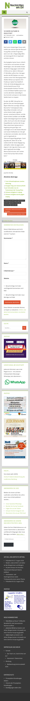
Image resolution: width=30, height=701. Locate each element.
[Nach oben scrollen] (27, 698)
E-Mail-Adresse (9, 271)
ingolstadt (7, 205)
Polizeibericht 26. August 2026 (15, 581)
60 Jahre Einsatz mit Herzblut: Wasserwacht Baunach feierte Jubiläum (13, 570)
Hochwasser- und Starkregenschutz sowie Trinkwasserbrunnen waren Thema (14, 577)
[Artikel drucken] (2, 221)
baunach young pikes (15, 202)
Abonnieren (8, 545)
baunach (6, 202)
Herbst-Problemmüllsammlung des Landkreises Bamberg (14, 478)
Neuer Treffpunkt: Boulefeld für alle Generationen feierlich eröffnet (14, 623)
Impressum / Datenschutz (14, 658)
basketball (22, 200)
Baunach (7, 37)
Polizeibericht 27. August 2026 (15, 560)
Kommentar (8, 238)
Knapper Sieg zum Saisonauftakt (15, 186)
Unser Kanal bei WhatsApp (13, 504)
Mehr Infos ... (21, 534)
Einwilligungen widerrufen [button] (13, 688)
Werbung (8, 661)
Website (6, 278)
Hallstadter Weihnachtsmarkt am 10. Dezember (14, 210)
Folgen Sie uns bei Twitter (13, 508)
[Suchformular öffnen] (27, 12)
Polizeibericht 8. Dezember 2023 (16, 214)
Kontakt (8, 651)
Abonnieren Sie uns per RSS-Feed (16, 513)
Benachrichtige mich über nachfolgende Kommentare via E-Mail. (14, 288)
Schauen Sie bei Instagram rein (15, 511)
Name (6, 263)
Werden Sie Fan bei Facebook (14, 506)
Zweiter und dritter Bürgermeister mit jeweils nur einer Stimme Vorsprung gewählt (15, 630)
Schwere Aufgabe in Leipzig (13, 192)
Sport (11, 37)
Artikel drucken (8, 221)
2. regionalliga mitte (9, 200)
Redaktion (20, 35)
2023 (17, 200)
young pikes (14, 205)
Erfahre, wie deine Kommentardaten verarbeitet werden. (15, 312)
